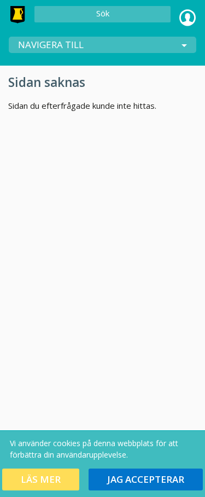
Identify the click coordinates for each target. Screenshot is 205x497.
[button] (40, 479)
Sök (102, 13)
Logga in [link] (187, 15)
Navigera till (51, 44)
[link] (17, 15)
